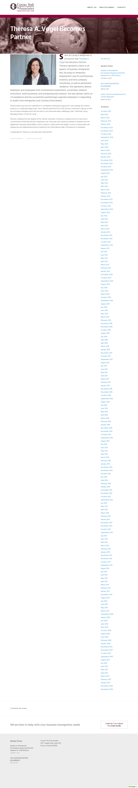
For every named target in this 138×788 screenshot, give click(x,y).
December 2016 (106, 389)
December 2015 (106, 428)
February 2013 (106, 516)
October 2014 (106, 473)
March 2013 (105, 513)
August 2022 (105, 212)
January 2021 (105, 271)
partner (29, 138)
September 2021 (107, 245)
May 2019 (104, 313)
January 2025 (105, 124)
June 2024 (104, 140)
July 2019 (104, 307)
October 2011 (105, 562)
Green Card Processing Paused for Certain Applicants (113, 95)
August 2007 (105, 660)
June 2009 (104, 624)
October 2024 (106, 134)
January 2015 (105, 464)
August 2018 (105, 333)
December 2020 (107, 274)
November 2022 (107, 202)
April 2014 (104, 480)
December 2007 (107, 646)
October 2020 (106, 277)
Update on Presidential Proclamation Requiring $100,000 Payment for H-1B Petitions (113, 73)
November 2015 (106, 431)
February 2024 (106, 153)
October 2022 (106, 206)
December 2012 (106, 522)
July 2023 (104, 176)
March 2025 (105, 117)
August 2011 (105, 568)
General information (17, 138)
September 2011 (106, 565)
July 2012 (104, 535)
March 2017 (105, 379)
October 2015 (106, 434)
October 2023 (106, 166)
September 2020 (107, 281)
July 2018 (104, 336)
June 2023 (104, 180)
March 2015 (105, 457)
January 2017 (105, 385)
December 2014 (106, 467)
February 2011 (106, 588)
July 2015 (104, 444)
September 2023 (107, 170)
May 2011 (104, 578)
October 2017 (106, 356)
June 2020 (104, 291)
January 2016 (105, 424)
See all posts (105, 58)
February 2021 (106, 268)
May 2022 (104, 222)
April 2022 (104, 225)
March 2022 (105, 228)
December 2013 (106, 490)
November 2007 (107, 650)
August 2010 (105, 598)
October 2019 (106, 297)
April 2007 (104, 673)
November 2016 (106, 392)
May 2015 (104, 451)
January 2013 (105, 519)
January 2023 (105, 196)
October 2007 (106, 653)
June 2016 (104, 408)
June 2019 (104, 310)
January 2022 (105, 232)
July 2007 (104, 663)
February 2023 (106, 193)
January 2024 (105, 157)
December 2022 (107, 199)
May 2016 (104, 411)
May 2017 (104, 372)
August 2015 (105, 441)
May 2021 (104, 258)
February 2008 (106, 640)
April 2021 (104, 261)
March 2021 (105, 264)
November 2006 (107, 689)
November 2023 (107, 163)
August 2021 (105, 248)
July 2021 (104, 251)
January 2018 (105, 349)
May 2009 (104, 627)
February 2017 (106, 382)
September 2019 (107, 300)
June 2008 (104, 637)
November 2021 (106, 238)
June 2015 (104, 447)
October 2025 (106, 111)
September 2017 (107, 359)
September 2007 (107, 656)
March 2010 (105, 611)
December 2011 (106, 555)
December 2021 (106, 235)
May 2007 (104, 669)
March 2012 (105, 545)
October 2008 (106, 630)
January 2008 (105, 643)
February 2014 (106, 483)
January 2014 (105, 486)
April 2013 (104, 509)
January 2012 (105, 552)
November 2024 (107, 131)
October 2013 (106, 496)
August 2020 (105, 284)
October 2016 (106, 395)
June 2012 (104, 539)
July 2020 (104, 287)
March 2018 (105, 346)
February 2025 (106, 121)
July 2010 (104, 601)
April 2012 (104, 542)
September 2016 (107, 398)
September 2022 (107, 209)
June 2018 (104, 340)
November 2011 (106, 558)
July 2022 (104, 215)
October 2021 (106, 242)
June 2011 (104, 575)
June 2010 (104, 604)
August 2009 (105, 617)
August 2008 (105, 633)
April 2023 (104, 186)
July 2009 (104, 620)
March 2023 (105, 189)
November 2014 (106, 470)
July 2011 (104, 571)
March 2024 (105, 150)
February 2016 (106, 421)
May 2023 (104, 183)
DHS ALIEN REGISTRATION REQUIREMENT (110, 85)
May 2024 (104, 144)
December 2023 (106, 160)
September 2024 (107, 137)
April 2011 (104, 581)
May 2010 (104, 607)
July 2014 (104, 477)
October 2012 (106, 529)
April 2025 (104, 114)
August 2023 (105, 173)
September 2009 (107, 614)
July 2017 (104, 366)
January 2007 (105, 682)
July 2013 (104, 503)
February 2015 (106, 460)
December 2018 (106, 323)
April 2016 (104, 415)
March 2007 (105, 676)
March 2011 (105, 584)
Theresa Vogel (37, 138)
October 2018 (106, 330)
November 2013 (106, 493)
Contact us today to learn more (114, 724)
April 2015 (104, 454)
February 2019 (106, 320)
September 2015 (107, 437)
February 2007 (106, 679)
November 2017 (106, 353)
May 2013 (104, 506)
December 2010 (106, 594)
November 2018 (106, 326)
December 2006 (107, 686)
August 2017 (105, 362)
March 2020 (105, 294)
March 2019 (105, 317)
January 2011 (105, 591)
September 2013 (107, 500)
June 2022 (104, 219)
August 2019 (105, 304)
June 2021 (104, 255)
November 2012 (106, 526)
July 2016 (104, 405)
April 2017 (104, 375)
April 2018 (104, 343)
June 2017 (104, 369)
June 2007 (104, 666)
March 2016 (105, 418)
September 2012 (107, 532)
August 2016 (105, 402)
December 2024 (107, 127)
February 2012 (106, 549)
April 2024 (104, 147)
